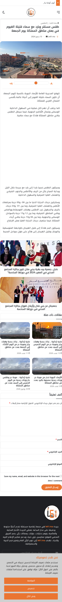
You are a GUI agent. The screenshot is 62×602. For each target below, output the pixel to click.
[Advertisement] (31, 153)
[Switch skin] (3, 13)
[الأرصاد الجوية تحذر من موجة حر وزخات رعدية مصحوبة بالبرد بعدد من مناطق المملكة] (47, 366)
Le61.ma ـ (53, 23)
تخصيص (31, 588)
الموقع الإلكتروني (55, 464)
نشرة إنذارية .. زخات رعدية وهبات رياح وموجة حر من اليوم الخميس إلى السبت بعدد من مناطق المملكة (47, 346)
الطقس (44, 23)
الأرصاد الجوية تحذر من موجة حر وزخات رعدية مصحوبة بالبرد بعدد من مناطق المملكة (48, 380)
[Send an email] (47, 36)
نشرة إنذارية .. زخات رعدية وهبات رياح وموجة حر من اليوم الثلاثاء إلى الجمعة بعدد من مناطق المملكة (15, 346)
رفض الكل (31, 596)
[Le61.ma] (31, 12)
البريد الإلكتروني (54, 452)
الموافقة (31, 581)
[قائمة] (58, 13)
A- (51, 83)
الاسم (59, 439)
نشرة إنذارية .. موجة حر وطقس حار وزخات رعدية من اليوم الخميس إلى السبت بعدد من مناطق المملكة (16, 381)
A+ (11, 83)
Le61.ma (51, 36)
